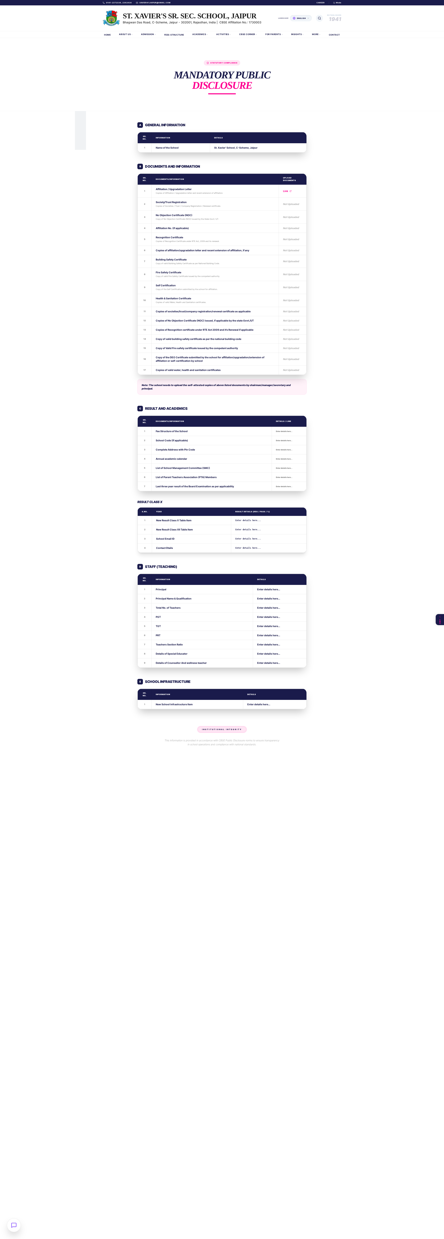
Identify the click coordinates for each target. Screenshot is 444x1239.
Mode (338, 3)
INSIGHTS (296, 34)
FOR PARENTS (273, 34)
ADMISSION (147, 34)
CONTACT (334, 34)
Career (321, 3)
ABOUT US (125, 34)
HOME (107, 34)
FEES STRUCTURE (174, 34)
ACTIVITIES (222, 34)
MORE (315, 34)
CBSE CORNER (247, 34)
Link (285, 191)
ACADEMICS (199, 34)
